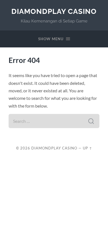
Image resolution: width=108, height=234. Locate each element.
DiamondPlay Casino (54, 11)
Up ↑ (87, 148)
